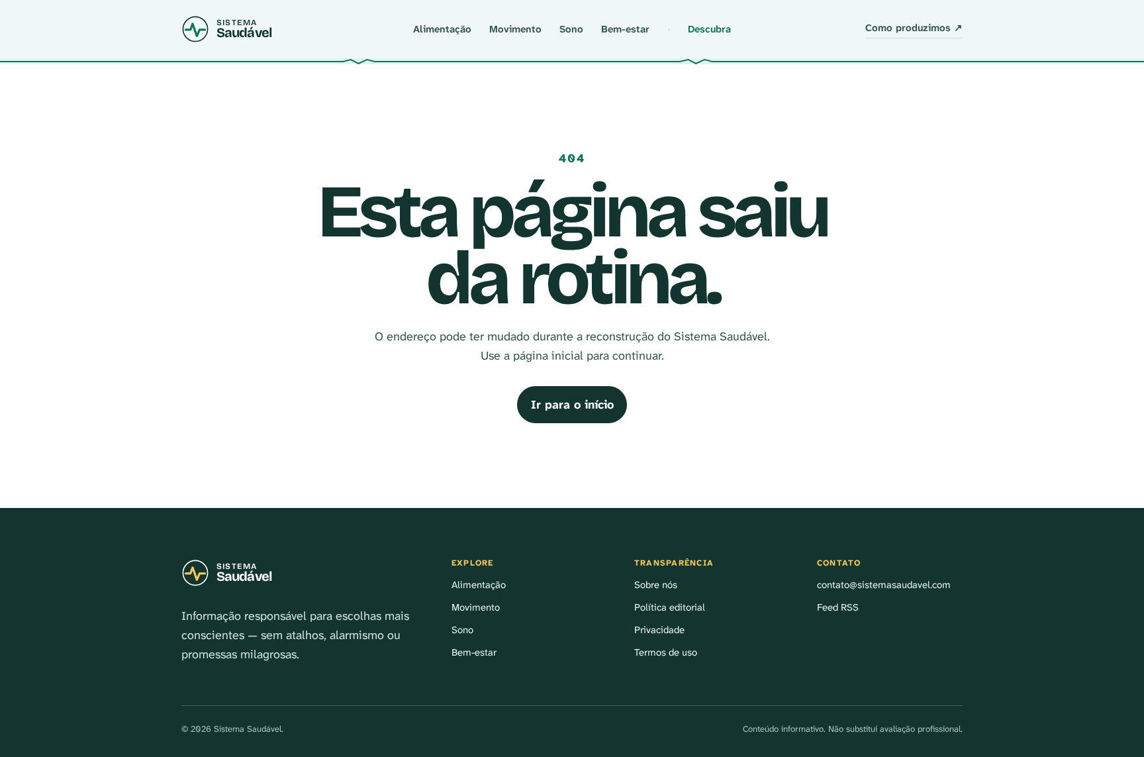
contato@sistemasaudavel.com (884, 584)
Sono (571, 29)
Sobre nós (655, 584)
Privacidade (659, 629)
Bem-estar (625, 29)
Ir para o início (572, 405)
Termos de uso (665, 652)
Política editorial (669, 607)
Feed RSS (838, 607)
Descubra (709, 29)
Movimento (515, 29)
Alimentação (442, 29)
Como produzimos (914, 27)
